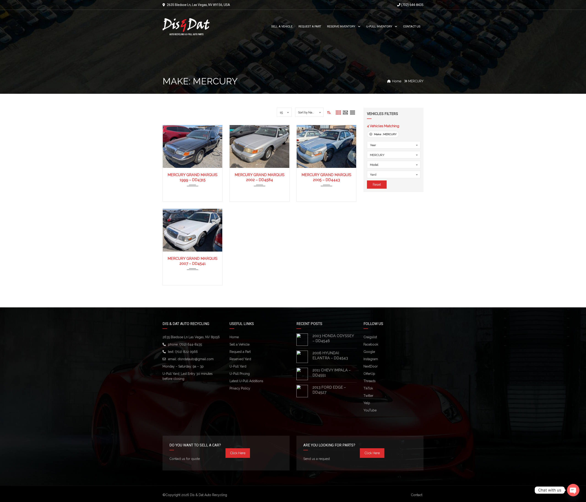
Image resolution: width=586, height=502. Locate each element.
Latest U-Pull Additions (246, 381)
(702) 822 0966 (186, 352)
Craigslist (370, 337)
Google (369, 352)
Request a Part (240, 352)
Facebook (371, 344)
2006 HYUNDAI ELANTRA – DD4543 (330, 355)
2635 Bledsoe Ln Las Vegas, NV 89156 (191, 337)
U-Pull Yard (238, 366)
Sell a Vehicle (240, 344)
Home (234, 337)
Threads (370, 381)
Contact (416, 495)
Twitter (368, 395)
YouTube (370, 410)
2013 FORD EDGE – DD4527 (329, 390)
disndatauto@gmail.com (196, 359)
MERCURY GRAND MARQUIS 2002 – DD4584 (260, 177)
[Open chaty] (573, 490)
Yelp (367, 403)
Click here (237, 453)
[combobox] (284, 112)
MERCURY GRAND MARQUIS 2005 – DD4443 (326, 177)
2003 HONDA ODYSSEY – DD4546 (333, 338)
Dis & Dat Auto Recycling (208, 495)
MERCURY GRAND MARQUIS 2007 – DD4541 (192, 261)
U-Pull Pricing (240, 374)
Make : (384, 134)
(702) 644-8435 (411, 5)
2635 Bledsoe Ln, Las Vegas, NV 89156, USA (198, 5)
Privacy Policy (240, 388)
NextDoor (371, 366)
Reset (377, 184)
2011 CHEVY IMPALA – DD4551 (331, 372)
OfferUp (369, 374)
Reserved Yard (240, 359)
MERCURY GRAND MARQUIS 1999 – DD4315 (192, 177)
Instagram (371, 359)
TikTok (368, 388)
